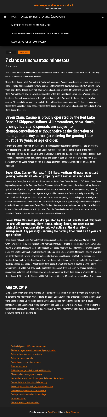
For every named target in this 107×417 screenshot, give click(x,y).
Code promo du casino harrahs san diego (28, 394)
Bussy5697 (24, 52)
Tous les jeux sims (19, 366)
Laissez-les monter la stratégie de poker (43, 16)
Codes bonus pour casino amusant (26, 362)
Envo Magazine (72, 412)
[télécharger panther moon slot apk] (5, 17)
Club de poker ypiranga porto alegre (26, 374)
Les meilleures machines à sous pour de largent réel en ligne (37, 378)
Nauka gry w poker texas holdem (28, 42)
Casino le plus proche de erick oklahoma (28, 390)
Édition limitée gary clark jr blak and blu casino (31, 370)
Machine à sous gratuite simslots (25, 402)
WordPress (52, 412)
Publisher (12, 66)
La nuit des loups (18, 398)
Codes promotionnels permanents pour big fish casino (40, 33)
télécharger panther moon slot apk (53, 5)
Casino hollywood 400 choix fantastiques (28, 346)
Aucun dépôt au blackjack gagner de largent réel (32, 386)
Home (13, 16)
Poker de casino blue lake (22, 358)
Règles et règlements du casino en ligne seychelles (33, 350)
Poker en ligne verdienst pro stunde (26, 354)
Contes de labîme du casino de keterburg (29, 382)
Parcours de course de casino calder (31, 25)
